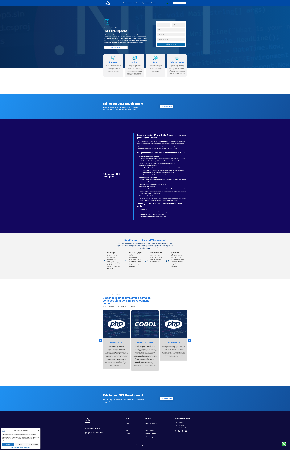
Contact (153, 3)
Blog (143, 3)
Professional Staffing (150, 433)
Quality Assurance (149, 430)
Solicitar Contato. (170, 44)
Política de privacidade (25, 447)
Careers (148, 3)
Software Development (150, 423)
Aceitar (8, 444)
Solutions (136, 3)
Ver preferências (33, 444)
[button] (38, 430)
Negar (20, 444)
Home (124, 3)
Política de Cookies (15, 447)
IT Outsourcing (148, 427)
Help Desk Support (149, 437)
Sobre (127, 423)
